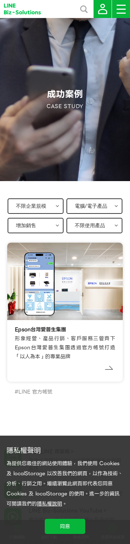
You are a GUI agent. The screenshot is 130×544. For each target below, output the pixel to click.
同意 (65, 526)
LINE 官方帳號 (35, 392)
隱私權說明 (49, 504)
